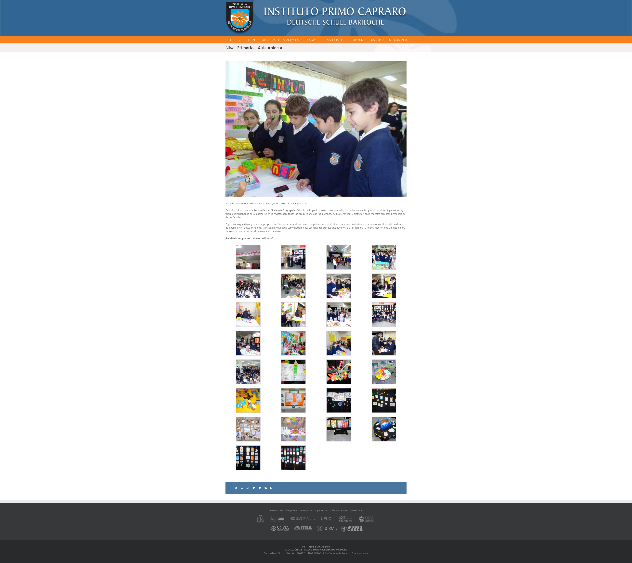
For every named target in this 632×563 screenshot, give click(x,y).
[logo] (316, 2)
